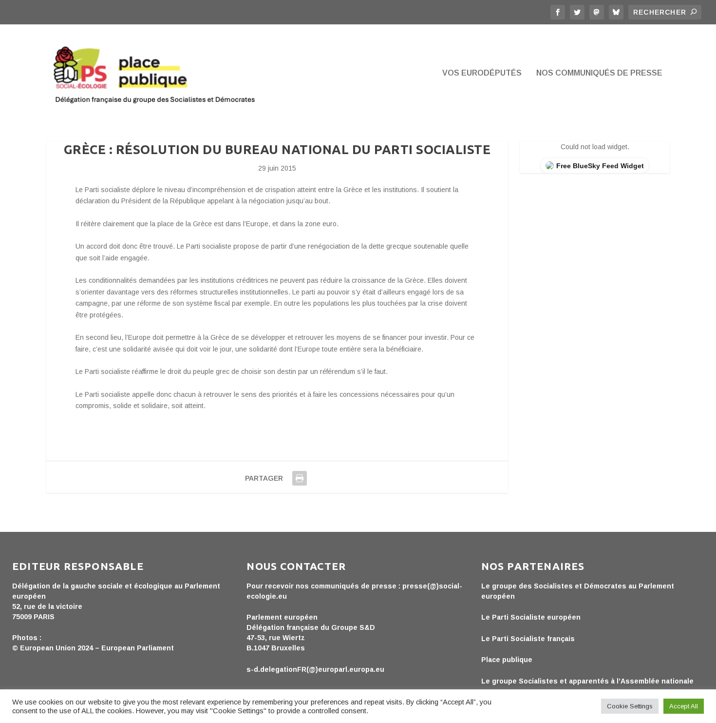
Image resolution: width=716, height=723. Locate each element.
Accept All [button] (683, 706)
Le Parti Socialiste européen (531, 617)
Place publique (506, 660)
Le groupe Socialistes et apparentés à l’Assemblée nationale (587, 681)
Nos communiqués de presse (599, 73)
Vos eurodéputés (482, 73)
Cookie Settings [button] (630, 706)
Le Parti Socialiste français (528, 639)
